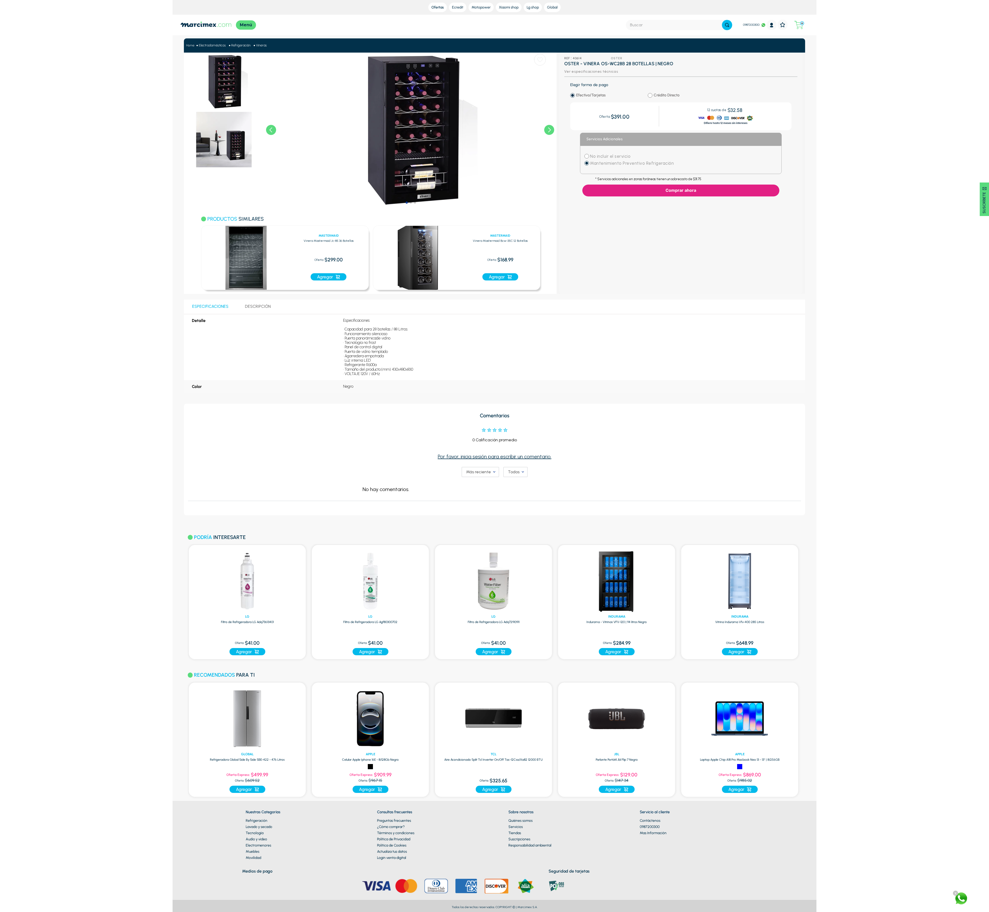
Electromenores (258, 845)
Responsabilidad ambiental (529, 845)
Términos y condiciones (395, 833)
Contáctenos (650, 820)
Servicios (515, 827)
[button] (195, 255)
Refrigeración (241, 45)
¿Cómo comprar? (391, 827)
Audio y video (256, 839)
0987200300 (751, 25)
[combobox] (679, 25)
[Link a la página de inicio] (190, 45)
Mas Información (653, 833)
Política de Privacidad (393, 839)
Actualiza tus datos (392, 851)
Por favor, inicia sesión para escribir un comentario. (494, 456)
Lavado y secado (259, 827)
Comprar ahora (681, 190)
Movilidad (253, 858)
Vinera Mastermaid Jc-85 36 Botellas (329, 241)
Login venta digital (391, 858)
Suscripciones (519, 839)
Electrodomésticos (212, 45)
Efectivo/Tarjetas (591, 95)
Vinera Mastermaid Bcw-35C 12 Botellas (500, 241)
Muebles (252, 851)
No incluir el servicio (610, 156)
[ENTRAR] (771, 25)
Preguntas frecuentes (394, 820)
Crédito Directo (666, 95)
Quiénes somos (520, 820)
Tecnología (254, 833)
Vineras (261, 45)
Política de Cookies (391, 845)
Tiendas (514, 833)
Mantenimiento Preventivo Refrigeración (632, 163)
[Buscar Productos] (727, 25)
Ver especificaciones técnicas (591, 71)
